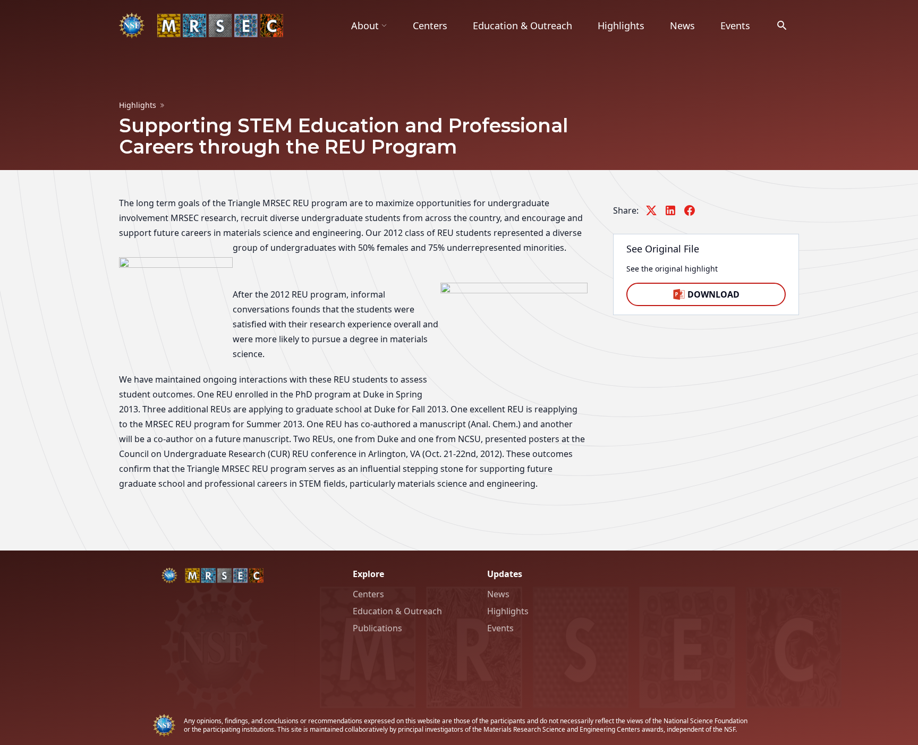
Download (713, 294)
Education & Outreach (522, 25)
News (682, 25)
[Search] (782, 25)
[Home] (201, 25)
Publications (377, 628)
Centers (430, 25)
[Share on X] (651, 210)
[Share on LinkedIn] (670, 210)
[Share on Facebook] (689, 210)
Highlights (621, 25)
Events (735, 25)
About (365, 25)
